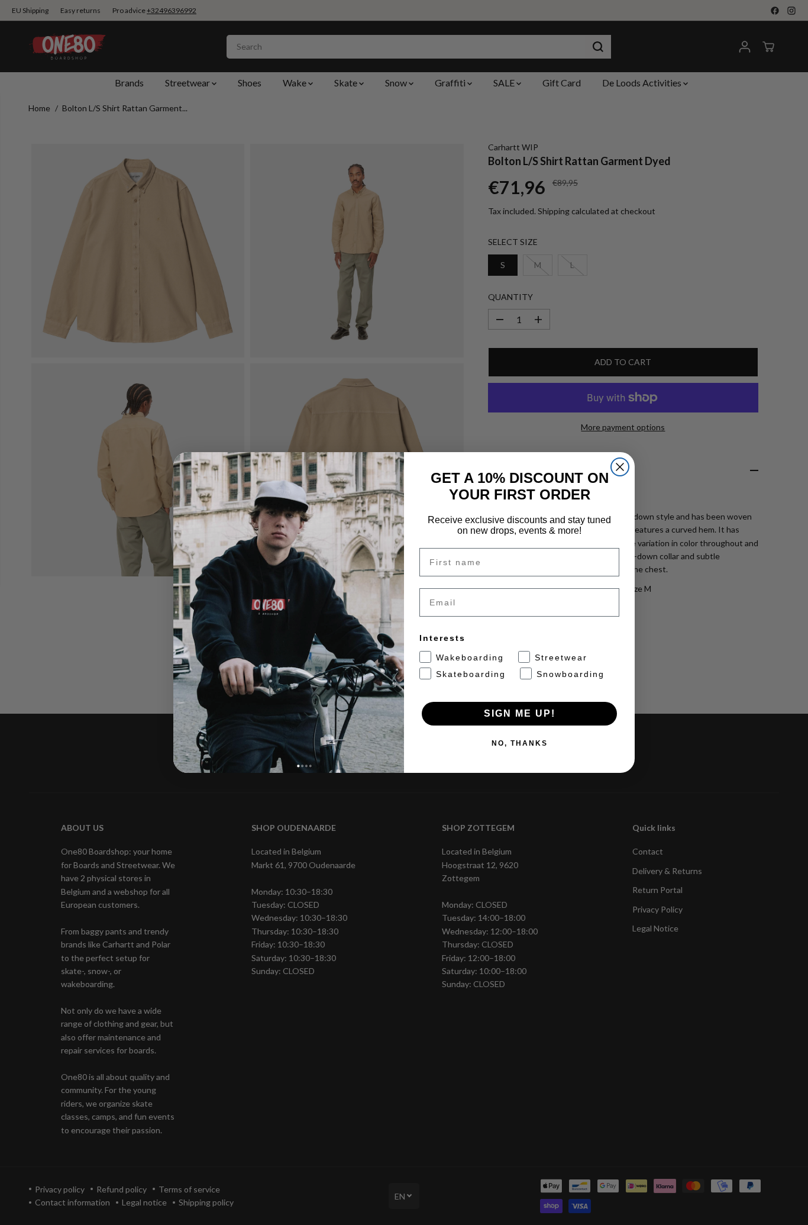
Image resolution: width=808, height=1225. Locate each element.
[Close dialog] (620, 467)
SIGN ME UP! (519, 713)
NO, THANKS (520, 743)
